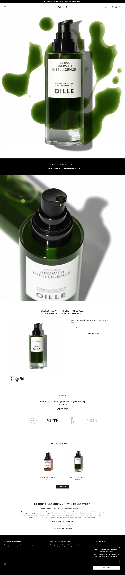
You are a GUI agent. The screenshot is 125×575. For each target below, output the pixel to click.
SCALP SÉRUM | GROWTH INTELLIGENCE (89, 320)
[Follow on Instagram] (5, 564)
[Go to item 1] (11, 379)
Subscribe (106, 567)
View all (62, 486)
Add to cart (93, 333)
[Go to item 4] (92, 420)
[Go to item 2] (16, 379)
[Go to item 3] (22, 379)
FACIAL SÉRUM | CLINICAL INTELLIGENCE (47, 477)
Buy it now (93, 339)
